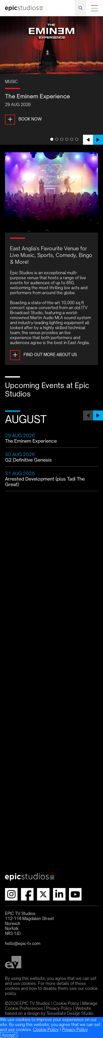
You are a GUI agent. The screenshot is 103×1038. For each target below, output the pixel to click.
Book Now (25, 119)
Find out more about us (45, 354)
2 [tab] (56, 139)
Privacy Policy (75, 1029)
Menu (94, 8)
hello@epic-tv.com (22, 943)
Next (98, 140)
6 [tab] (76, 139)
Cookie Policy (46, 1029)
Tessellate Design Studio (69, 1013)
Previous (88, 140)
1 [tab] (51, 139)
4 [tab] (66, 139)
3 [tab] (61, 139)
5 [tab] (71, 139)
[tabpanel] (51, 79)
